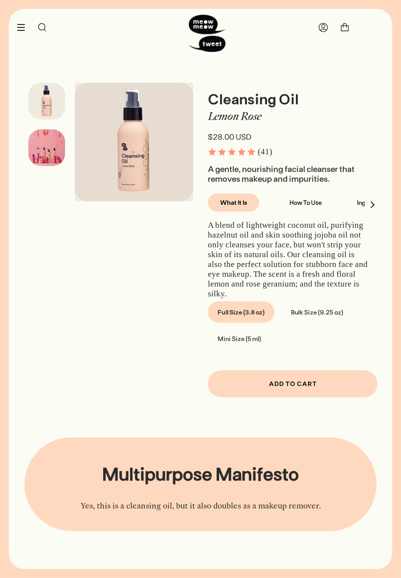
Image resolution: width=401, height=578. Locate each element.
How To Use (306, 202)
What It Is (233, 202)
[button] (239, 152)
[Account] (323, 27)
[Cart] (345, 27)
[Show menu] (24, 27)
